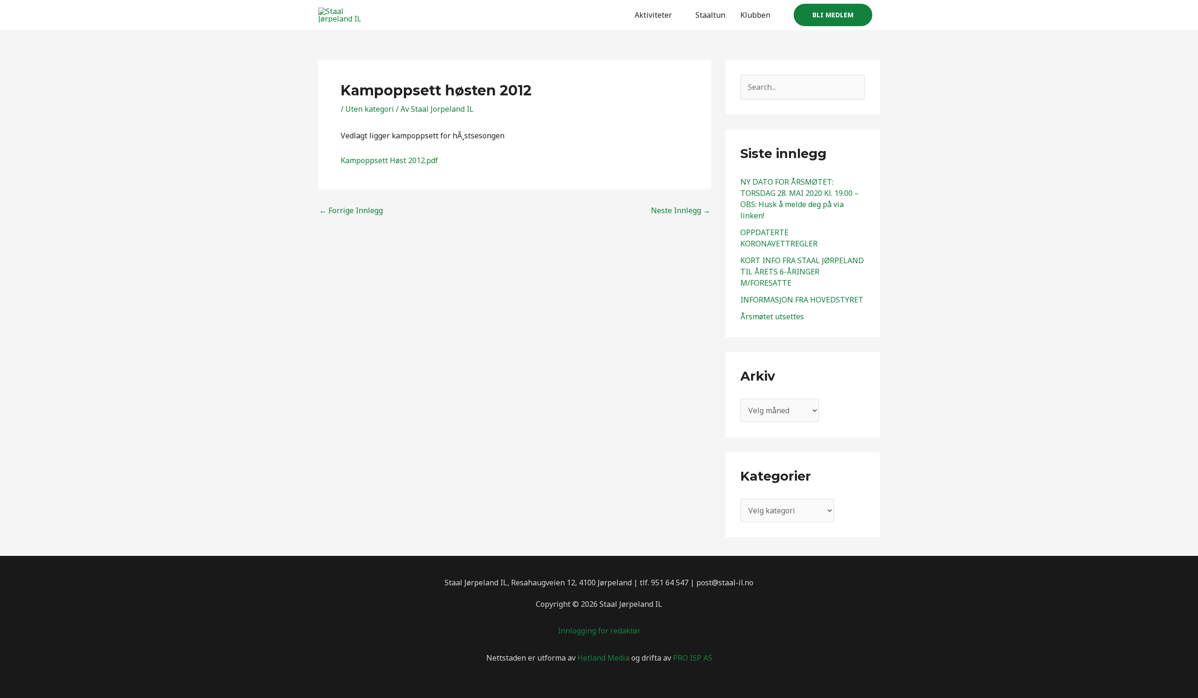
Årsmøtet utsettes (772, 316)
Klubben (755, 15)
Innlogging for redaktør (599, 631)
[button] (833, 15)
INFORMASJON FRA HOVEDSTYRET (801, 300)
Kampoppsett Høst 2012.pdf (389, 160)
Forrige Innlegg (351, 210)
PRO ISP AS (692, 658)
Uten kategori (369, 109)
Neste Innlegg (680, 210)
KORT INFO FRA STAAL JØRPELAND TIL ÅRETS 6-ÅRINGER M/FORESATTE (802, 271)
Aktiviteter (653, 15)
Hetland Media (603, 658)
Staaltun (710, 15)
